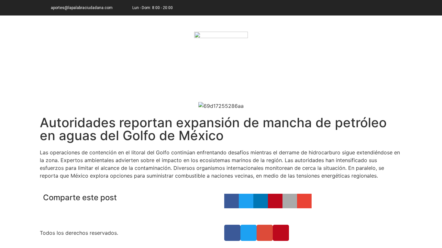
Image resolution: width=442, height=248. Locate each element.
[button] (231, 201)
